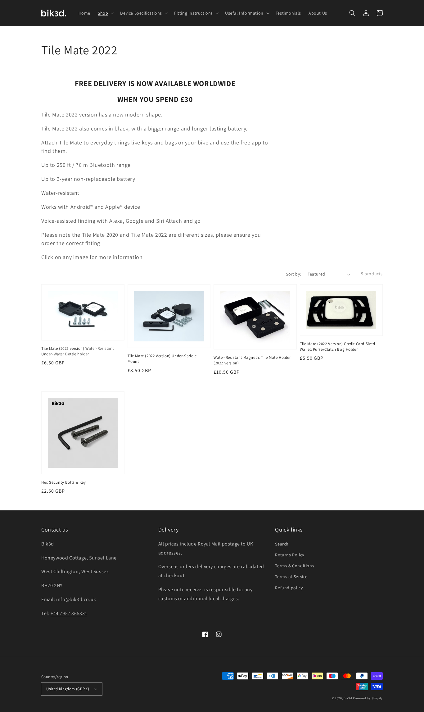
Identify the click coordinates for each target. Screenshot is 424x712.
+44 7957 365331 (69, 613)
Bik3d (348, 698)
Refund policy (289, 588)
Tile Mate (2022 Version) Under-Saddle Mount (162, 358)
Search (282, 544)
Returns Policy (289, 555)
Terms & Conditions (294, 565)
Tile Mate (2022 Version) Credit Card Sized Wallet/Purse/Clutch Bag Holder (337, 346)
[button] (352, 13)
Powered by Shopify (368, 698)
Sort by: (293, 274)
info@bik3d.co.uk (76, 599)
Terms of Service (291, 576)
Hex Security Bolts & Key (63, 482)
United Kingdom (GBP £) (67, 688)
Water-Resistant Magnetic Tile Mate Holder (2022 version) (252, 360)
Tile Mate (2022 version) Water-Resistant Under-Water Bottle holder (77, 351)
